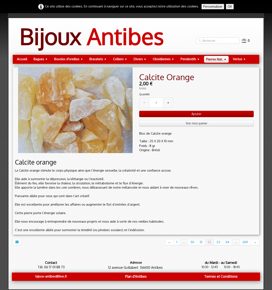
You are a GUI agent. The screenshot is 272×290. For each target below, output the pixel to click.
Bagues (41, 59)
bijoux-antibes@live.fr (51, 276)
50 (192, 242)
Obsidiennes (163, 59)
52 (209, 242)
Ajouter (196, 114)
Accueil (22, 59)
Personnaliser (212, 6)
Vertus (239, 59)
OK (230, 6)
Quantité (144, 94)
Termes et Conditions (221, 276)
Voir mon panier (196, 123)
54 (227, 242)
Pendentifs (190, 59)
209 (245, 242)
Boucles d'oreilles (68, 59)
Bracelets (98, 59)
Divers (140, 59)
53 (218, 242)
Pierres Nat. (216, 59)
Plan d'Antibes (136, 276)
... (184, 242)
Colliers (120, 59)
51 (201, 242)
